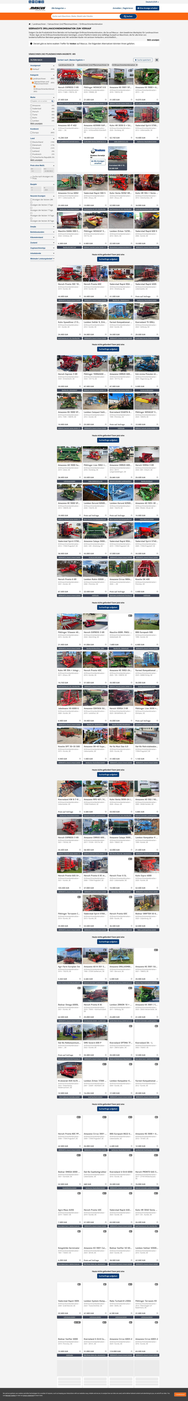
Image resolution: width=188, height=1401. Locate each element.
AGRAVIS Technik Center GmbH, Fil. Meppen (72, 428)
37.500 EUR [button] (89, 683)
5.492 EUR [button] (62, 979)
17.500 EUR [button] (115, 1093)
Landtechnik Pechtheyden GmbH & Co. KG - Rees (151, 1150)
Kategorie (34, 75)
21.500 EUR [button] (89, 100)
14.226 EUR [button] (89, 1093)
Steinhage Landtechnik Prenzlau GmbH (122, 595)
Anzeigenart (35, 65)
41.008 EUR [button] (89, 645)
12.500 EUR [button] (140, 1055)
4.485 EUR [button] (88, 979)
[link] (69, 77)
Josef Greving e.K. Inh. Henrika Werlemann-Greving (100, 209)
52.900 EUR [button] (63, 1184)
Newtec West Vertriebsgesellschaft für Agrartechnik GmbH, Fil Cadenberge (159, 983)
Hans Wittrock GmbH (147, 519)
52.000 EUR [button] (115, 206)
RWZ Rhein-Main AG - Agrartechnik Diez (122, 854)
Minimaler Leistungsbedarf (41, 259)
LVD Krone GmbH (69, 481)
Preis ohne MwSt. (37, 165)
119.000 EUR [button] (115, 1351)
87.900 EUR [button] (89, 387)
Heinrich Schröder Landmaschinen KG (121, 481)
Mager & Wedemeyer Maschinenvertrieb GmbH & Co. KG (127, 1059)
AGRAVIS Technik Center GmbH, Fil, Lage (71, 854)
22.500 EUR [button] (115, 244)
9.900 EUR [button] (88, 244)
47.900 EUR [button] (89, 1313)
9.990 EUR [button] (62, 759)
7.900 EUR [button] (62, 1222)
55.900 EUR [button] (89, 297)
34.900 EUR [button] (89, 335)
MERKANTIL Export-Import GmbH (147, 247)
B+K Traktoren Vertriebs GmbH (70, 1097)
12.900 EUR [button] (63, 1093)
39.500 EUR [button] (63, 387)
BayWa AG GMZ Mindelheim (121, 724)
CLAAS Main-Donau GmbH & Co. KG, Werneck (124, 983)
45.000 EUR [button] (89, 554)
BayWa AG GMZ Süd (69, 247)
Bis (44, 187)
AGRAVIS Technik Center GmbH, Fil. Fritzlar (71, 103)
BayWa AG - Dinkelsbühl (69, 390)
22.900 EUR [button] (63, 1313)
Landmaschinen (39, 24)
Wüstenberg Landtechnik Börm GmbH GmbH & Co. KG (127, 247)
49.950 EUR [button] (115, 812)
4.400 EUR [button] (114, 1146)
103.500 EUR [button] (63, 888)
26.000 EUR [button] (89, 1146)
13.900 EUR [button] (140, 425)
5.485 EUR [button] (88, 812)
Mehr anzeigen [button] (36, 123)
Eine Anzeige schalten (149, 8)
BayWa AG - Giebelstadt (121, 648)
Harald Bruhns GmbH (69, 1188)
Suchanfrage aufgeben (108, 259)
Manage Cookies (10, 1395)
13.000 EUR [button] (89, 206)
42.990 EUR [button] (140, 1260)
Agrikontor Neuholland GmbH (147, 141)
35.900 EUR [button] (89, 1055)
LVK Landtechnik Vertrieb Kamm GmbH (148, 103)
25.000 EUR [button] (89, 1017)
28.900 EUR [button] (63, 478)
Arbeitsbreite (35, 253)
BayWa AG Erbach (147, 481)
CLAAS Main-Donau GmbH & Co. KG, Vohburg (149, 338)
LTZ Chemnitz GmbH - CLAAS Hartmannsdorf (98, 1021)
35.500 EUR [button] (63, 850)
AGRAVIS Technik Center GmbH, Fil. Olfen (97, 103)
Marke (32, 97)
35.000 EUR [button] (115, 721)
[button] (42, 59)
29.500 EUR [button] (140, 335)
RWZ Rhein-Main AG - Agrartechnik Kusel (97, 1355)
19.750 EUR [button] (63, 683)
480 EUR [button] (87, 1184)
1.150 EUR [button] (139, 759)
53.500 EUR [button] (89, 926)
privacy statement (28, 1395)
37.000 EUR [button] (115, 554)
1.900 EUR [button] (88, 759)
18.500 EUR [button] (89, 138)
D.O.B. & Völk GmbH (146, 390)
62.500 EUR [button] (63, 1017)
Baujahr (33, 184)
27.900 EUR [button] (63, 100)
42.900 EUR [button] (63, 1146)
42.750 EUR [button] (115, 138)
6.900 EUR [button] (139, 645)
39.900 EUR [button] (115, 683)
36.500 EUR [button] (115, 926)
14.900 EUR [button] (140, 516)
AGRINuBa (121, 428)
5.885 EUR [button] (139, 812)
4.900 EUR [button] (114, 979)
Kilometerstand (36, 237)
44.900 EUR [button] (63, 297)
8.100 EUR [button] (114, 1313)
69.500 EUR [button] (140, 1351)
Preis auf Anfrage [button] (142, 297)
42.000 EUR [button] (115, 850)
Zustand (33, 243)
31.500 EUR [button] (115, 100)
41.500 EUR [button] (115, 297)
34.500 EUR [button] (115, 335)
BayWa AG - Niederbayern (121, 300)
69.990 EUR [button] (115, 1222)
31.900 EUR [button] (115, 759)
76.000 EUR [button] (140, 1184)
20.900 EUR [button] (140, 1093)
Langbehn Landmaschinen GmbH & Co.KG (149, 724)
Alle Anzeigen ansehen (99, 162)
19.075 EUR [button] (140, 100)
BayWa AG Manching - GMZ (95, 648)
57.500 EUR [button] (89, 1222)
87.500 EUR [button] (63, 592)
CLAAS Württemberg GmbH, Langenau (147, 209)
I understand (180, 1394)
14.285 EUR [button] (63, 138)
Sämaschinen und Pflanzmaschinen (62, 24)
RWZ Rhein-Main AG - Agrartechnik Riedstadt (98, 1264)
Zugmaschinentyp (37, 248)
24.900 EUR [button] (63, 335)
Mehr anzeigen (153, 40)
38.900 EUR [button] (63, 554)
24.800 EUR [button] (115, 1017)
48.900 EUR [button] (89, 850)
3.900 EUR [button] (139, 592)
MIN (32, 168)
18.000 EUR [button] (140, 206)
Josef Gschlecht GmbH (95, 1097)
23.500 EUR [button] (63, 206)
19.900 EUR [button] (140, 138)
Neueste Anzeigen (37, 196)
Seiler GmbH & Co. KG (121, 141)
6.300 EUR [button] (62, 244)
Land (32, 138)
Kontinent (34, 129)
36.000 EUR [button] (140, 683)
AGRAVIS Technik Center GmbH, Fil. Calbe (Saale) (99, 247)
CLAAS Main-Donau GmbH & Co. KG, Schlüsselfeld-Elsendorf (103, 141)
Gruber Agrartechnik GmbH (147, 686)
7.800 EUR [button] (114, 645)
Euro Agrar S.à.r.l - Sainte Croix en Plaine (148, 1059)
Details (33, 227)
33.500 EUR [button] (89, 478)
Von (32, 187)
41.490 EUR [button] (140, 1017)
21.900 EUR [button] (63, 645)
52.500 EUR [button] (140, 888)
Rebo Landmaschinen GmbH (147, 930)
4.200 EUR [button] (62, 1260)
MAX (45, 168)
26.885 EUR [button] (115, 478)
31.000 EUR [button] (89, 1351)
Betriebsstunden (37, 232)
